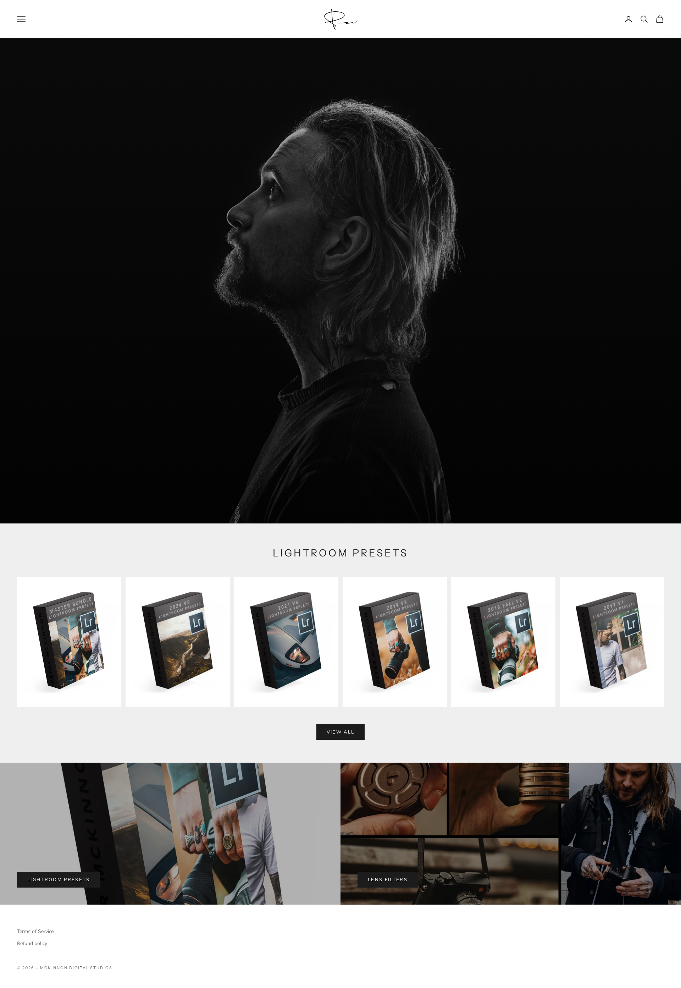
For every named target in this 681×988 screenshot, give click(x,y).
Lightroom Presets (58, 880)
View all (341, 732)
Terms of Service (35, 931)
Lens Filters (388, 880)
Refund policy (32, 943)
